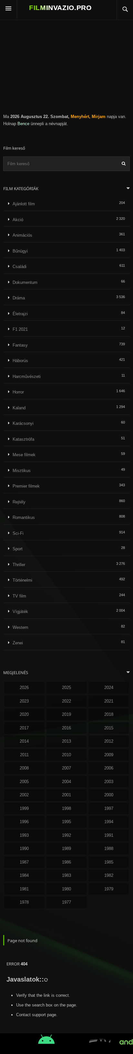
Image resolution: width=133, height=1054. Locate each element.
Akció (18, 219)
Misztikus (22, 470)
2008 (24, 768)
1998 (66, 808)
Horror (18, 392)
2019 (66, 714)
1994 (108, 821)
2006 (108, 768)
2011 (24, 754)
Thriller (19, 564)
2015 (108, 728)
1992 (66, 835)
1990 (24, 848)
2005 (24, 781)
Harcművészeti (27, 376)
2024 (108, 687)
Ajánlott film (24, 203)
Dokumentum (25, 282)
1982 (108, 875)
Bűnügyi (20, 251)
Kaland (19, 407)
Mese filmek (24, 454)
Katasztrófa (23, 439)
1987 (24, 862)
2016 (66, 728)
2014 (24, 741)
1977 (66, 902)
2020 (24, 714)
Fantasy (20, 345)
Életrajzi (20, 313)
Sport (18, 548)
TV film (19, 596)
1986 (66, 862)
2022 (66, 701)
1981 (24, 889)
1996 (24, 821)
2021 (108, 701)
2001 (66, 794)
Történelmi (22, 580)
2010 (66, 754)
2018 (108, 714)
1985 (108, 862)
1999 (24, 808)
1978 (24, 902)
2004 (66, 781)
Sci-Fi (18, 533)
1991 (108, 835)
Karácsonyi (23, 423)
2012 (108, 741)
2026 (24, 687)
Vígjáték (20, 611)
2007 (66, 768)
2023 (24, 701)
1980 (66, 889)
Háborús (20, 360)
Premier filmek (26, 486)
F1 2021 (20, 329)
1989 (66, 848)
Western (20, 627)
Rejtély (19, 502)
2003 (108, 781)
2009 (108, 754)
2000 (108, 794)
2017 (24, 728)
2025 (66, 687)
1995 (66, 821)
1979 (108, 889)
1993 (24, 835)
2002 (24, 794)
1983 (66, 875)
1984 (24, 875)
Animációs (22, 235)
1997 (108, 808)
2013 (66, 741)
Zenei (18, 642)
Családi (19, 266)
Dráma (19, 298)
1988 (108, 848)
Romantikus (24, 517)
